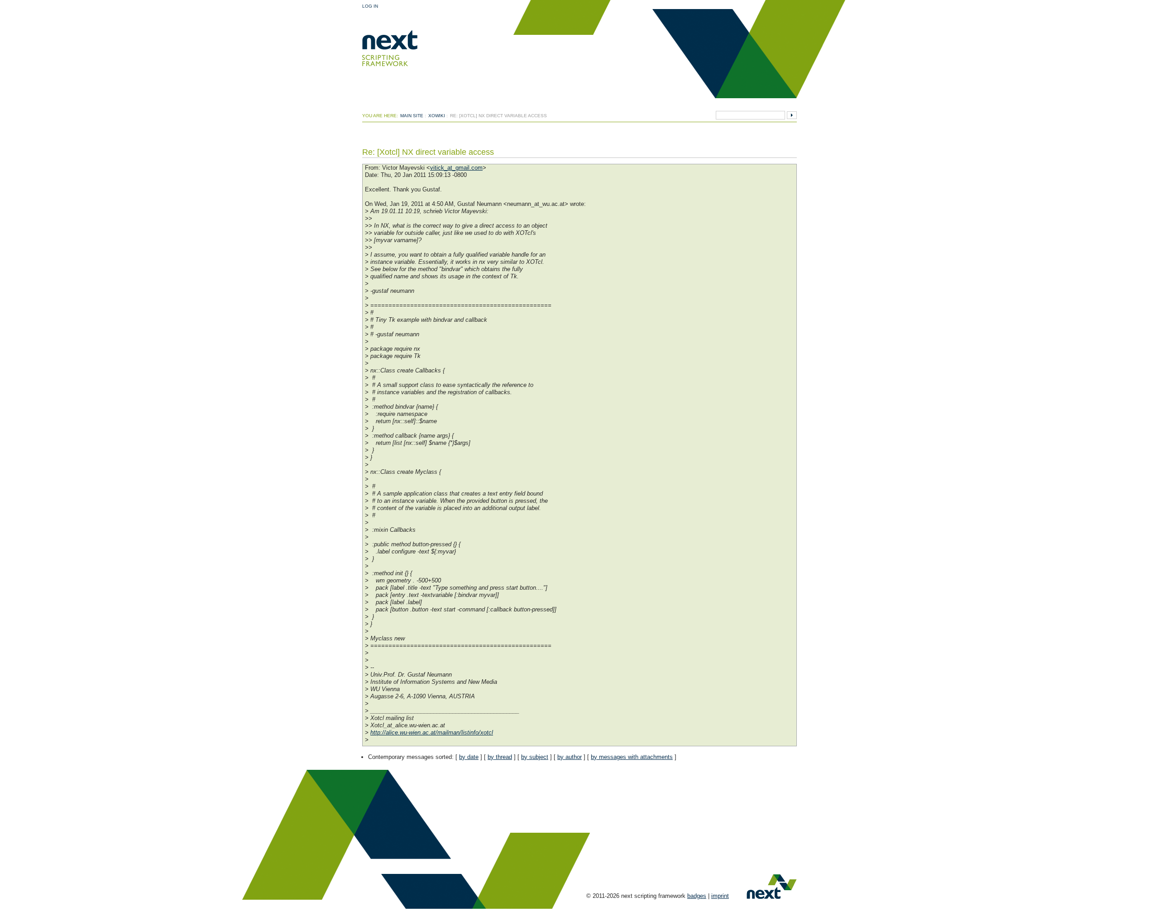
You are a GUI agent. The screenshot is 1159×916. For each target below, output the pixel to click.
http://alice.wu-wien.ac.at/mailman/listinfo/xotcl (431, 732)
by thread (500, 757)
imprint (720, 895)
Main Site (411, 115)
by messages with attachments (632, 757)
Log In (370, 6)
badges (696, 895)
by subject (534, 757)
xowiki (436, 115)
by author (569, 757)
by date (469, 757)
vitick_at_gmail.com (456, 167)
